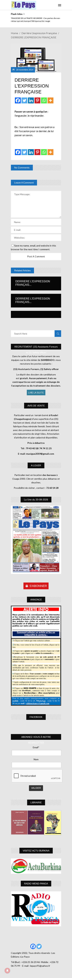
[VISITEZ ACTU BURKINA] (36, 866)
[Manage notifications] (7, 970)
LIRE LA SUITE (36, 392)
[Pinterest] (37, 100)
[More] (50, 100)
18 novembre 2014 (24, 70)
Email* (36, 747)
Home (14, 33)
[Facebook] (18, 100)
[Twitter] (24, 100)
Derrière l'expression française (39, 33)
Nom (36, 759)
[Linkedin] (31, 100)
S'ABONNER (38, 586)
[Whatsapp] (44, 100)
